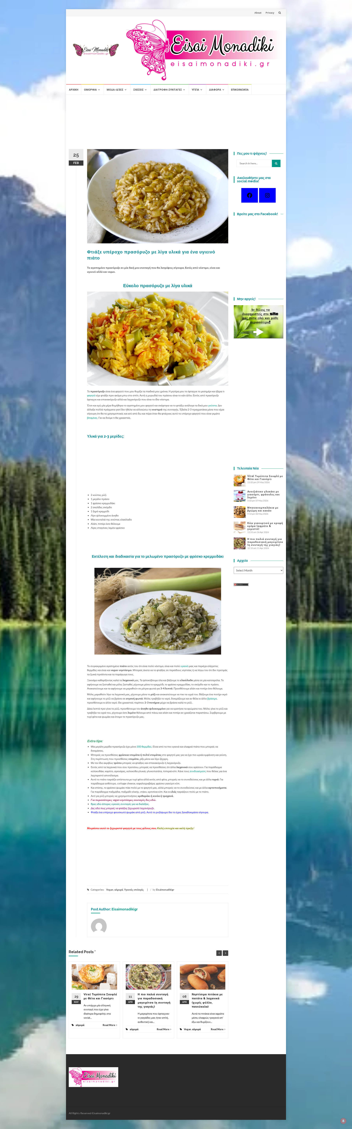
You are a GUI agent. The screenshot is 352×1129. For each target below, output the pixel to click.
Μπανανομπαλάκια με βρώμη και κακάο (262, 509)
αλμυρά (118, 889)
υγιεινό (184, 666)
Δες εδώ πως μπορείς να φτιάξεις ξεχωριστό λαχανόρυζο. (122, 808)
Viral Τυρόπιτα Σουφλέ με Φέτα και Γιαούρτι (265, 478)
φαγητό (91, 395)
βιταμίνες (92, 417)
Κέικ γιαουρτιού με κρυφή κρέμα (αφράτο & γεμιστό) (265, 526)
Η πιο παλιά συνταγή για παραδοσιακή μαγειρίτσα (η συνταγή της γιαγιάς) (265, 542)
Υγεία (195, 89)
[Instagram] (267, 195)
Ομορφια (90, 89)
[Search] (276, 163)
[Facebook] (249, 195)
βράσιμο (212, 698)
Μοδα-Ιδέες (115, 89)
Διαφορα (215, 89)
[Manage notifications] (343, 1121)
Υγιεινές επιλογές (134, 889)
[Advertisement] (176, 123)
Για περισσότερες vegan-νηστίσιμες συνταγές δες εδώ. (123, 799)
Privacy (270, 12)
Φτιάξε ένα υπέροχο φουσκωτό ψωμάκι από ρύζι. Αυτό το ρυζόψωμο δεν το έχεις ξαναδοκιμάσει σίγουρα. (150, 812)
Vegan (109, 889)
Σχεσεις (138, 89)
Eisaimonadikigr (165, 889)
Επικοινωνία (240, 89)
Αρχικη (73, 89)
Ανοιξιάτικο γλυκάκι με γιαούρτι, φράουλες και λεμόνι (263, 494)
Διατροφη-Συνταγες (167, 89)
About (257, 12)
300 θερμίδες (144, 746)
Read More (109, 1025)
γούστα (212, 405)
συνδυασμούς (198, 771)
